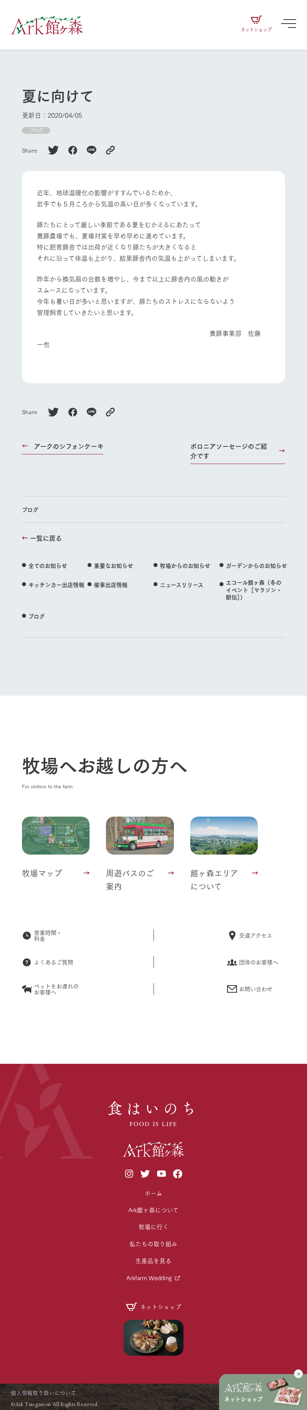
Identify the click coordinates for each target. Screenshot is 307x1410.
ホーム (153, 1193)
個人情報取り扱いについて (43, 1392)
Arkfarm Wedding (149, 1277)
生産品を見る (153, 1260)
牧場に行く (154, 1226)
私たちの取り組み (153, 1243)
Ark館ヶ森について (153, 1209)
